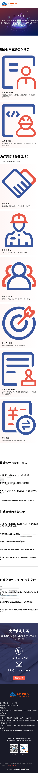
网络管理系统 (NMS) (25, 738)
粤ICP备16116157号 (10, 765)
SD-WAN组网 (11, 740)
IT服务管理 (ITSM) (12, 738)
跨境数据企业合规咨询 (24, 740)
